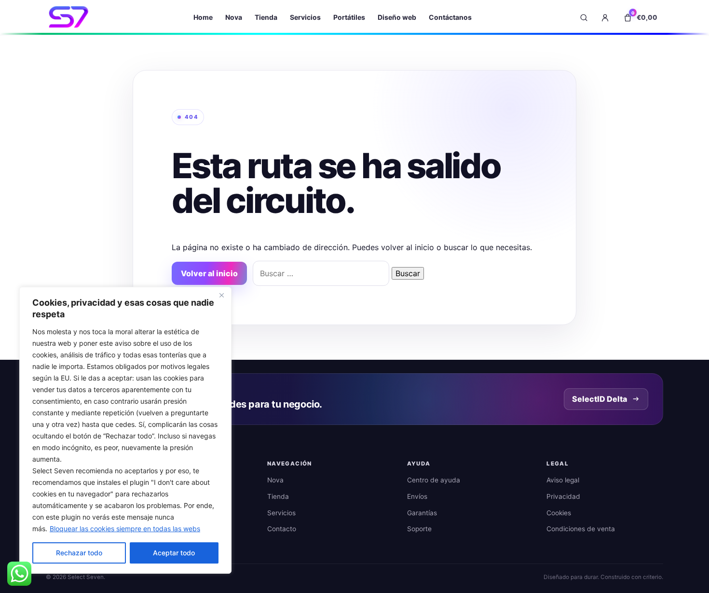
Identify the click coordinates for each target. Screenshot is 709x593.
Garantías (422, 513)
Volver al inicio (209, 273)
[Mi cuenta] (604, 17)
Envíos (417, 496)
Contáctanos (450, 17)
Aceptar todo (174, 553)
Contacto (281, 529)
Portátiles (349, 17)
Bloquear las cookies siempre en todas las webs (125, 528)
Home (203, 17)
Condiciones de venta (580, 529)
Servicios (305, 17)
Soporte (419, 529)
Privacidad (563, 496)
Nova (233, 17)
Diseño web (397, 17)
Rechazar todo (79, 553)
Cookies (558, 513)
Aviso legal (562, 480)
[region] (125, 430)
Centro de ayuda (433, 480)
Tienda (266, 17)
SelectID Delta (599, 399)
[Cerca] (221, 295)
